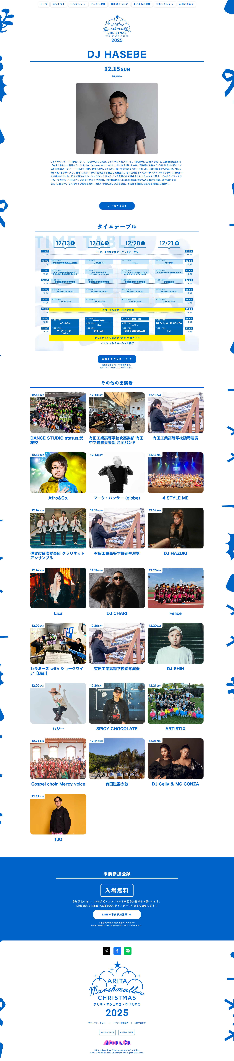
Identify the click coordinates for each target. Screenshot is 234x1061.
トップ (44, 4)
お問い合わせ (186, 4)
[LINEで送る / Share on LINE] (127, 951)
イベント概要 (98, 4)
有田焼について (119, 4)
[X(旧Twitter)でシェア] (106, 951)
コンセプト (59, 4)
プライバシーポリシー (97, 1023)
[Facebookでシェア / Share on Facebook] (117, 951)
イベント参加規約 (120, 1023)
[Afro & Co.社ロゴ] (117, 1042)
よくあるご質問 (142, 4)
